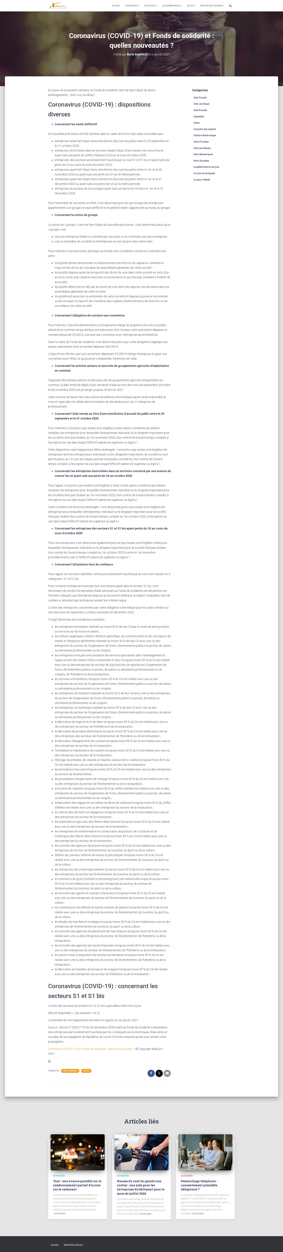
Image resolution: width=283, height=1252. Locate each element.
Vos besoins (131, 6)
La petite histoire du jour (206, 167)
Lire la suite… (60, 1213)
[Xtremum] (58, 6)
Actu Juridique (70, 1071)
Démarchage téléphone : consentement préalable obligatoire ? (199, 1185)
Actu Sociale (200, 110)
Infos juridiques (202, 148)
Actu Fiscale (200, 97)
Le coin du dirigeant (204, 173)
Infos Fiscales (201, 141)
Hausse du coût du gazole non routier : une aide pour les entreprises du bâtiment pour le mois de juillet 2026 (140, 1187)
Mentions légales (73, 1245)
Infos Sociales (201, 160)
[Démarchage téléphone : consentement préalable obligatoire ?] (205, 1152)
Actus (190, 6)
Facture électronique (211, 6)
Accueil (116, 6)
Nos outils (150, 6)
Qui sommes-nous (171, 6)
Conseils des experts (205, 129)
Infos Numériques (203, 154)
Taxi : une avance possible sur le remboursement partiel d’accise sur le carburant (77, 1185)
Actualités (199, 116)
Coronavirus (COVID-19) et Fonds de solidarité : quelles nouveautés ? (91, 1049)
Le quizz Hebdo (202, 179)
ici (73, 1013)
